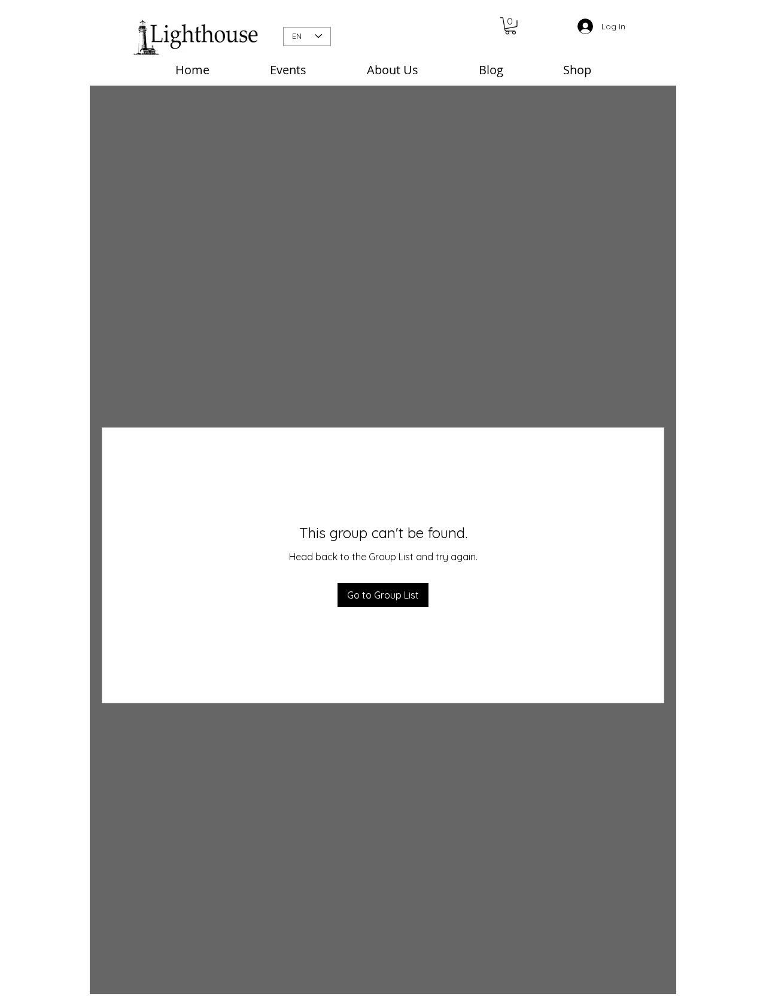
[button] (510, 26)
